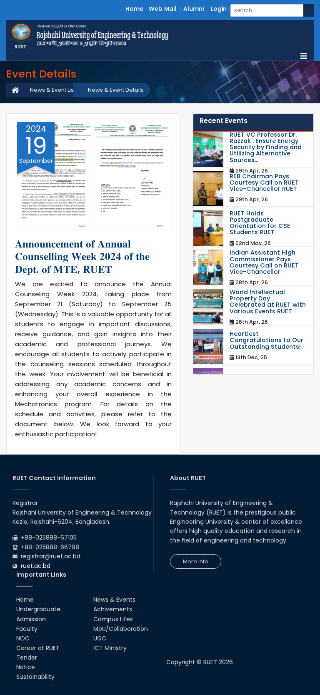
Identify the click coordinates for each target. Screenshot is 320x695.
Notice (25, 667)
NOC (23, 638)
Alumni (193, 9)
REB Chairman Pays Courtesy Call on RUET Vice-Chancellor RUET (264, 182)
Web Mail (162, 9)
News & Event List (52, 90)
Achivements (112, 609)
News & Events (114, 599)
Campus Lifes (113, 619)
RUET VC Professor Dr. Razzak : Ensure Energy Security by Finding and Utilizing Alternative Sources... (266, 147)
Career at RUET (38, 648)
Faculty (27, 629)
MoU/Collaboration (120, 629)
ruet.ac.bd (35, 566)
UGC (99, 638)
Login (219, 9)
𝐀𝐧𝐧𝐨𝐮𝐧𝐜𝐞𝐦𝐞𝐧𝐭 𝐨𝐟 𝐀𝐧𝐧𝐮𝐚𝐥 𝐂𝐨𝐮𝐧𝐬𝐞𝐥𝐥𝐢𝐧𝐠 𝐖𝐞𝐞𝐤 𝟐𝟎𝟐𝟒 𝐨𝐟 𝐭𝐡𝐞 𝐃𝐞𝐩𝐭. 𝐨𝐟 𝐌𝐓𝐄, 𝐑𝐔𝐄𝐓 (82, 256)
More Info (195, 561)
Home (134, 9)
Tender (26, 657)
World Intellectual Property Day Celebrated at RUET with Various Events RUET (268, 302)
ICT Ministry (110, 648)
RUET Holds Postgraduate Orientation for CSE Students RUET (260, 223)
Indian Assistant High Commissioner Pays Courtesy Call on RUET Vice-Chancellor (264, 262)
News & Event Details (116, 90)
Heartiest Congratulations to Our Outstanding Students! (266, 340)
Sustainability (35, 676)
